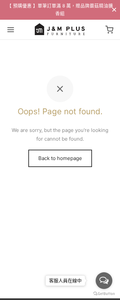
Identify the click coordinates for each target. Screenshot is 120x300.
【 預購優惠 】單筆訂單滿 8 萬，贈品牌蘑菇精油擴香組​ (60, 9)
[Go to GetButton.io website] (104, 293)
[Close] (114, 9)
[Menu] (11, 30)
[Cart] (109, 30)
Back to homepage (60, 158)
